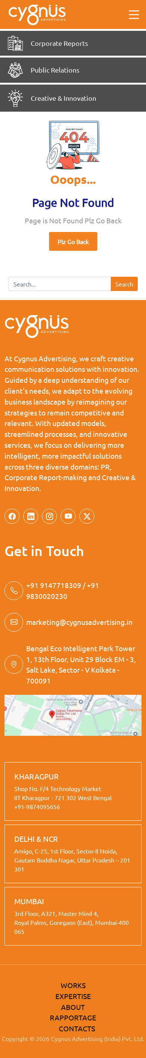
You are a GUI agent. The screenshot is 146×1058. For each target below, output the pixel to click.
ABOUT (73, 1006)
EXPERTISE (73, 995)
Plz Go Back (73, 241)
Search (124, 284)
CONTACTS (77, 1028)
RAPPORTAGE (73, 1017)
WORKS (73, 985)
